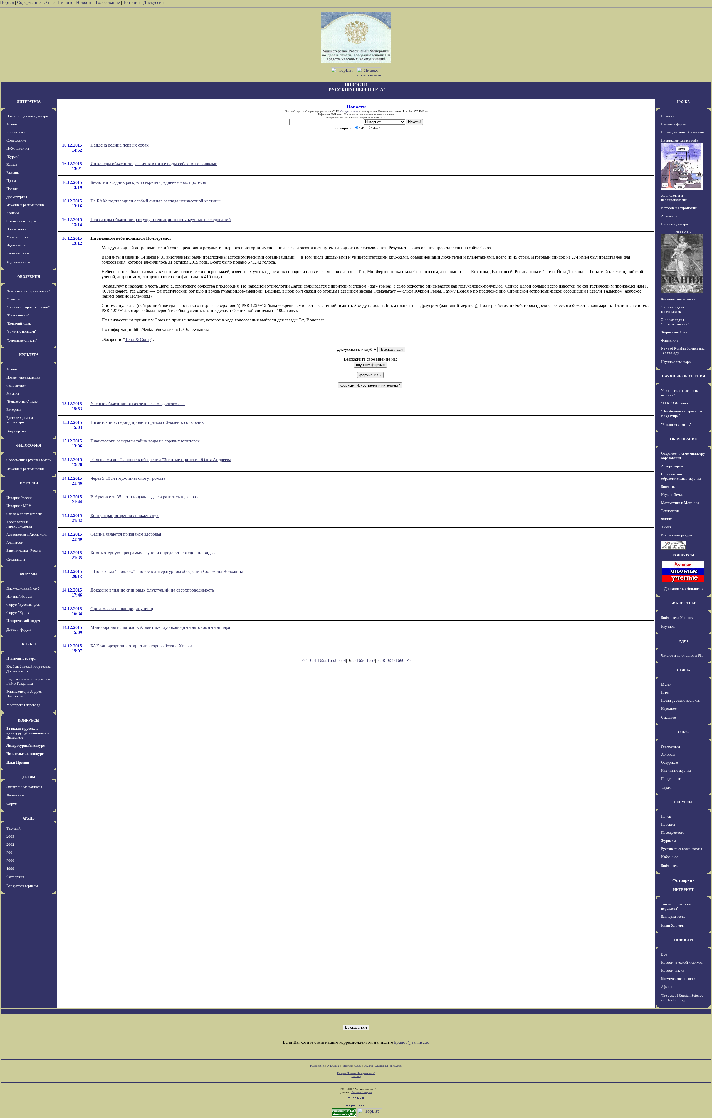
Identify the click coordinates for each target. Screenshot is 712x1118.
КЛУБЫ (29, 644)
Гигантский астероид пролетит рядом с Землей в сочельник (147, 422)
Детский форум (18, 629)
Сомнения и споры (21, 221)
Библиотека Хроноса (677, 617)
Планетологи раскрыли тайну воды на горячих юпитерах (145, 441)
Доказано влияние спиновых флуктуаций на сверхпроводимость (152, 590)
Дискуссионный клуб (23, 588)
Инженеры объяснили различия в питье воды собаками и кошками (153, 163)
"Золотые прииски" (21, 331)
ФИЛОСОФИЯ (28, 445)
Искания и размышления (25, 205)
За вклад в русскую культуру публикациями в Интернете (27, 732)
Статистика (381, 1065)
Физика (667, 519)
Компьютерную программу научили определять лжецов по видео (152, 552)
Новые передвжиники (23, 377)
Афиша (12, 124)
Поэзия (12, 189)
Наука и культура (674, 224)
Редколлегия (670, 746)
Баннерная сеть (673, 916)
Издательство (17, 245)
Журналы (668, 841)
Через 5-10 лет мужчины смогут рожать (127, 478)
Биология (668, 486)
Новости (84, 2)
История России (19, 498)
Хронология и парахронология (19, 524)
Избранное (669, 857)
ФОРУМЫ (29, 574)
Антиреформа (672, 466)
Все (664, 954)
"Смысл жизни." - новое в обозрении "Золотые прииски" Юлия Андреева (160, 459)
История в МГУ (18, 506)
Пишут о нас (671, 778)
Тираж (666, 787)
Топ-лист (131, 2)
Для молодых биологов (683, 589)
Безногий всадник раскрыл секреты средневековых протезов (148, 182)
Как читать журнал (676, 770)
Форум (11, 804)
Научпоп (668, 626)
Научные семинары (676, 362)
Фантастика (15, 795)
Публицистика (17, 148)
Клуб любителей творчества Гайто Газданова (28, 681)
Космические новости (678, 299)
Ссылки (368, 1065)
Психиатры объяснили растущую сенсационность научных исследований (160, 219)
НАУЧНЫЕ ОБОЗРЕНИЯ (683, 376)
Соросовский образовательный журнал (681, 476)
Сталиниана (15, 559)
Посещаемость (672, 832)
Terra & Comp (138, 339)
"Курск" (12, 156)
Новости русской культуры (27, 116)
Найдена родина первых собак (119, 145)
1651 (312, 660)
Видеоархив (16, 431)
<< (304, 660)
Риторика (13, 409)
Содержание (29, 2)
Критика (13, 213)
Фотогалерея (16, 385)
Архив (357, 1065)
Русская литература (676, 535)
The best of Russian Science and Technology (682, 997)
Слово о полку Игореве (24, 514)
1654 (341, 660)
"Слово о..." (15, 299)
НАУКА (683, 102)
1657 (370, 660)
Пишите (65, 2)
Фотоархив (15, 877)
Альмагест (14, 542)
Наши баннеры (672, 925)
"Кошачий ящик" (19, 323)
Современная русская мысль (28, 460)
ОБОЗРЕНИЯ (28, 276)
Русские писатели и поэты (681, 849)
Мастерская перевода (23, 705)
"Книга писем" (17, 315)
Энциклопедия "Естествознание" (675, 322)
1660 (399, 660)
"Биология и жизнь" (676, 424)
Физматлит (669, 340)
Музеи (666, 684)
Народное (669, 708)
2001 (10, 852)
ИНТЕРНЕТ (683, 889)
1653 (331, 660)
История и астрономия (679, 208)
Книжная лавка (18, 253)
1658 (380, 660)
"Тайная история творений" (28, 307)
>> (408, 660)
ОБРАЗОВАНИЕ (683, 439)
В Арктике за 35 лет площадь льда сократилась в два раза (144, 496)
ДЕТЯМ (28, 777)
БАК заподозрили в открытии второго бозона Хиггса (141, 646)
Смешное (668, 717)
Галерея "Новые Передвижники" (356, 1073)
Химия (666, 527)
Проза (11, 181)
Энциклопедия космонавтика (672, 309)
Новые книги (16, 229)
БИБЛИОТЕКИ (683, 603)
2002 (10, 844)
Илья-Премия (17, 762)
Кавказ (11, 164)
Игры (665, 692)
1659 (390, 660)
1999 (10, 869)
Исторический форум (23, 621)
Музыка (12, 393)
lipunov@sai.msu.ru (411, 1042)
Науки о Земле (672, 495)
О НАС (683, 732)
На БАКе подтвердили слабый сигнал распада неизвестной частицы (155, 201)
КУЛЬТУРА (28, 355)
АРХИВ (29, 818)
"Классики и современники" (28, 291)
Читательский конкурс (25, 753)
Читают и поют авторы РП (682, 655)
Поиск (666, 816)
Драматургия (16, 197)
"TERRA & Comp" (675, 403)
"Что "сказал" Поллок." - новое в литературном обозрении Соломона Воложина (166, 571)
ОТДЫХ (683, 670)
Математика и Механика (680, 503)
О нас (49, 2)
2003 (10, 836)
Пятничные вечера (21, 658)
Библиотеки (670, 866)
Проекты (668, 824)
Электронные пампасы (24, 787)
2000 (10, 861)
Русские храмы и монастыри (19, 419)
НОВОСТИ (683, 940)
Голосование (108, 2)
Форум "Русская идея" (23, 604)
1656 (361, 660)
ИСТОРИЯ (29, 483)
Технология (670, 511)
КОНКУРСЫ (28, 720)
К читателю (15, 132)
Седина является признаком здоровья (125, 534)
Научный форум (19, 596)
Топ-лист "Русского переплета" (676, 906)
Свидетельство (349, 111)
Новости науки (672, 970)
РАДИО (683, 641)
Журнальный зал (19, 262)
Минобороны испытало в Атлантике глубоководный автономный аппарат (161, 627)
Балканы (12, 172)
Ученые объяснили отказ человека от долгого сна (137, 403)
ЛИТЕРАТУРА (29, 102)
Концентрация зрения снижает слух (124, 515)
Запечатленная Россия (23, 550)
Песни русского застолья (680, 700)
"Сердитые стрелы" (21, 340)
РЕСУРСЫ (683, 802)
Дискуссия (153, 2)
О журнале (669, 762)
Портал (7, 2)
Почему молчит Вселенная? (682, 132)
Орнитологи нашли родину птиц (121, 608)
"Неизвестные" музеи (22, 401)
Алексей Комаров (361, 1092)
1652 (322, 660)
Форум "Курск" (18, 612)
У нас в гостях (17, 237)
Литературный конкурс (25, 745)
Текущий (13, 828)
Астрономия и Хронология (27, 534)
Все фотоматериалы (22, 886)
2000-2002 (683, 232)
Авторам (668, 754)
